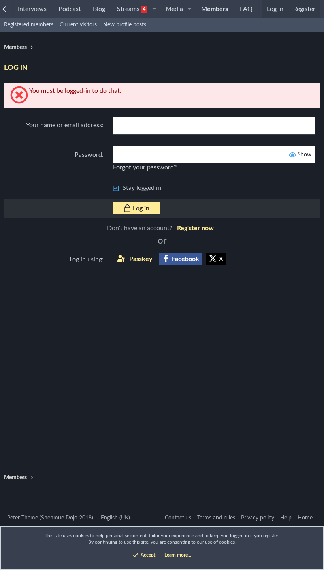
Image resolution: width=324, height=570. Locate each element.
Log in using (86, 259)
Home (305, 518)
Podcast (69, 9)
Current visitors (78, 25)
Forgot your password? (145, 167)
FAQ (246, 9)
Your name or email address (64, 125)
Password (88, 155)
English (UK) (114, 518)
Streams (131, 9)
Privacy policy (257, 518)
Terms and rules (216, 518)
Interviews (32, 9)
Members (214, 9)
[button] (154, 9)
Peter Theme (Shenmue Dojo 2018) (49, 518)
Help (286, 518)
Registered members (28, 25)
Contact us (178, 518)
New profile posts (124, 25)
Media (174, 9)
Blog (99, 9)
